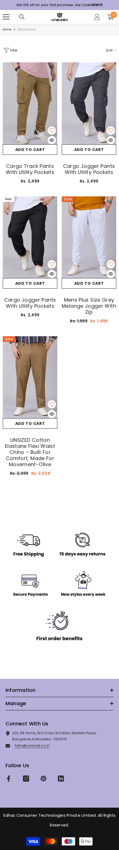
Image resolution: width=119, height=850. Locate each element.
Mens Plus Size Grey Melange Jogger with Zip (89, 306)
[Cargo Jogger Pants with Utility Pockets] (89, 103)
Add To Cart (30, 149)
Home (7, 29)
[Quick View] (52, 140)
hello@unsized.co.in (32, 745)
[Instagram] (26, 778)
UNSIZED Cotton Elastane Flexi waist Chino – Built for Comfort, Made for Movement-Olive (30, 452)
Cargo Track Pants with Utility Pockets (30, 169)
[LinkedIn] (61, 778)
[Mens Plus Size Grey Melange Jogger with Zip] (89, 237)
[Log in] (97, 17)
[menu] (6, 17)
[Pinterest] (43, 778)
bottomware (26, 29)
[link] (59, 590)
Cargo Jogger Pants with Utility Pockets (89, 169)
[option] (59, 5)
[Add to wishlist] (52, 130)
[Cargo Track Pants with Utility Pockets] (30, 103)
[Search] (22, 17)
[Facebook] (8, 778)
